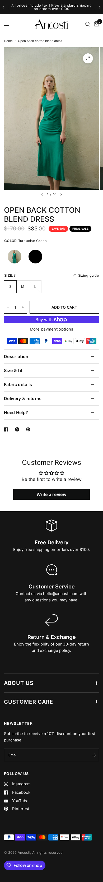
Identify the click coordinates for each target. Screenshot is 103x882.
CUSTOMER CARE (28, 702)
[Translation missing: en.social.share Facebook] (7, 429)
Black (35, 256)
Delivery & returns (23, 398)
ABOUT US (19, 683)
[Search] (87, 24)
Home (8, 41)
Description (16, 356)
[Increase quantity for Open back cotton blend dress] (23, 307)
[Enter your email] (93, 755)
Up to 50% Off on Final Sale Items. (53, 7)
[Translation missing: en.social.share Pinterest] (29, 429)
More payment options (51, 329)
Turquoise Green (14, 256)
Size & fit (13, 370)
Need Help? (16, 412)
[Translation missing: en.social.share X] (18, 429)
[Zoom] (88, 58)
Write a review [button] (51, 494)
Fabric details (18, 384)
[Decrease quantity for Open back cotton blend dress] (8, 307)
